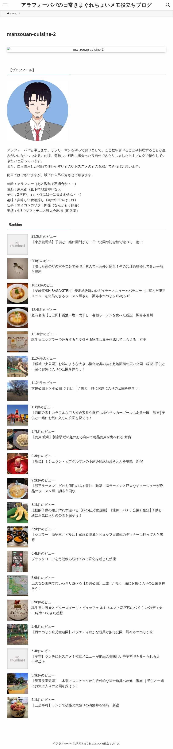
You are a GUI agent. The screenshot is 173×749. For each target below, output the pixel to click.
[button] (168, 5)
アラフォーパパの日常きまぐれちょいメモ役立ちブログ (86, 5)
